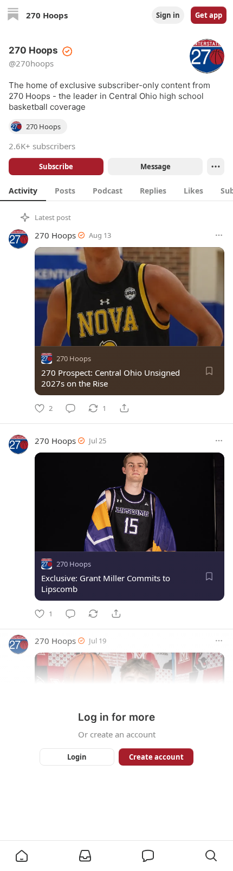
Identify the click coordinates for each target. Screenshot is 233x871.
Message (155, 166)
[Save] (209, 371)
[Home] (13, 15)
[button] (21, 856)
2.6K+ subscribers (42, 146)
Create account (156, 757)
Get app (208, 15)
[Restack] (93, 613)
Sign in (168, 15)
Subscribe (56, 166)
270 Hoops (55, 235)
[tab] (23, 190)
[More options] (219, 235)
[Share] (124, 408)
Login (77, 757)
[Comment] (70, 408)
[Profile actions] (215, 166)
